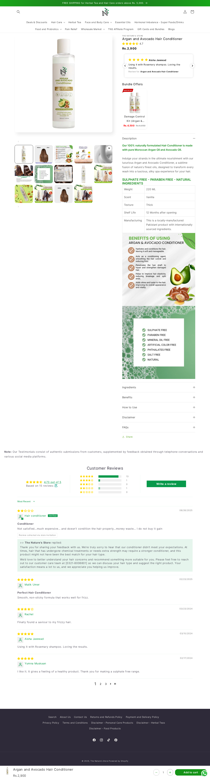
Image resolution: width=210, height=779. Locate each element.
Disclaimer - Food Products (105, 728)
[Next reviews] (192, 66)
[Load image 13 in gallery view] (83, 194)
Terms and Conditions (75, 722)
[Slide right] (18, 206)
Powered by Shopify (118, 761)
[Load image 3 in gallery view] (63, 154)
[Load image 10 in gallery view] (24, 194)
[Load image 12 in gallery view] (63, 194)
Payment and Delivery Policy (142, 717)
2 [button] (101, 684)
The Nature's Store (99, 761)
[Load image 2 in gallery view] (44, 154)
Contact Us (80, 717)
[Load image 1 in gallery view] (24, 154)
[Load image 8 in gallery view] (83, 174)
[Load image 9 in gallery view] (103, 174)
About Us (65, 717)
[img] (25, 510)
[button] (18, 11)
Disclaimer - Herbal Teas (150, 722)
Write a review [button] (166, 484)
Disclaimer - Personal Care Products (112, 722)
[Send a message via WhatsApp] (204, 773)
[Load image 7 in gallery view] (63, 174)
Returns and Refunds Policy (106, 717)
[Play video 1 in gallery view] (103, 154)
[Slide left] (18, 141)
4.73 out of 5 (52, 482)
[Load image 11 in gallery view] (44, 194)
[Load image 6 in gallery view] (44, 174)
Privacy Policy (51, 722)
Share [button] (129, 436)
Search (52, 717)
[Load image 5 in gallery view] (24, 174)
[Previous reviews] (125, 66)
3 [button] (106, 684)
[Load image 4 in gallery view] (83, 154)
